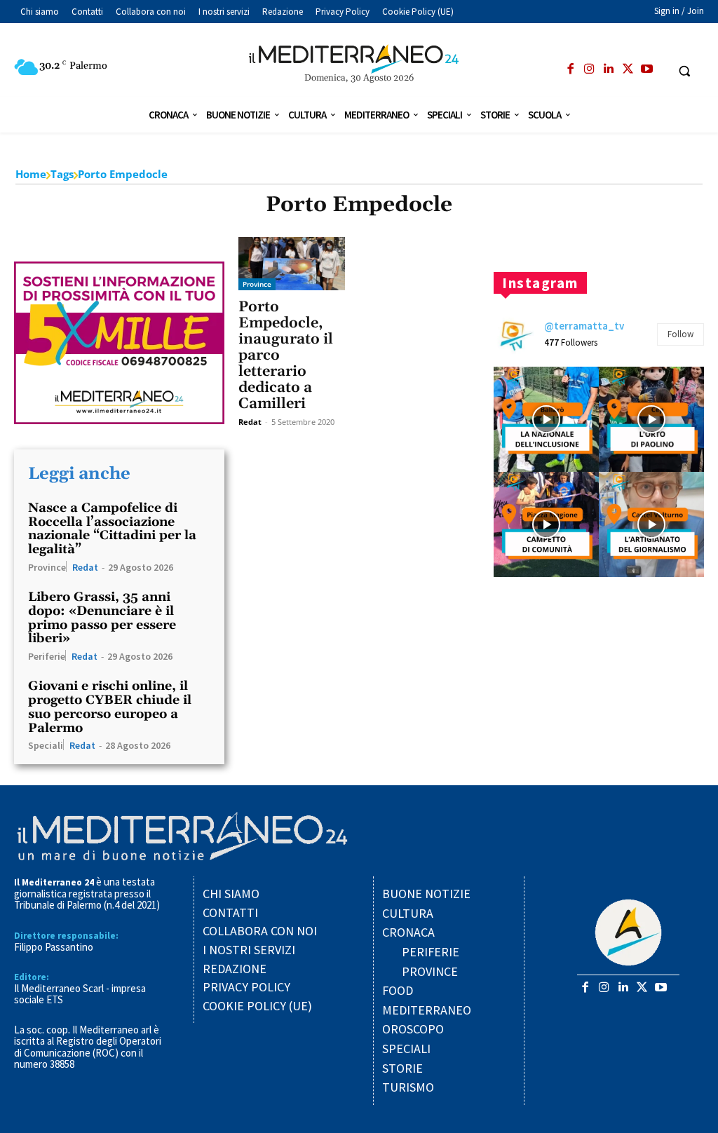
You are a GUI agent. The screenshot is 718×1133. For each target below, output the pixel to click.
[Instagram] (589, 69)
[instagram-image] (546, 419)
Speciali (45, 744)
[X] (627, 69)
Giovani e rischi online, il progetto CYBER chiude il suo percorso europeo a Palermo (109, 706)
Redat (85, 567)
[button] (684, 70)
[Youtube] (646, 69)
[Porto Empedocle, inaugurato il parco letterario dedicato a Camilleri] (291, 263)
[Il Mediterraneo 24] (359, 59)
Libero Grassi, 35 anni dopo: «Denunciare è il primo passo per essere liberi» (102, 617)
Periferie (46, 655)
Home (30, 174)
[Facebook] (570, 69)
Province (47, 566)
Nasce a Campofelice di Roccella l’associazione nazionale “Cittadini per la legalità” (112, 528)
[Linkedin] (608, 69)
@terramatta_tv (584, 325)
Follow (680, 334)
